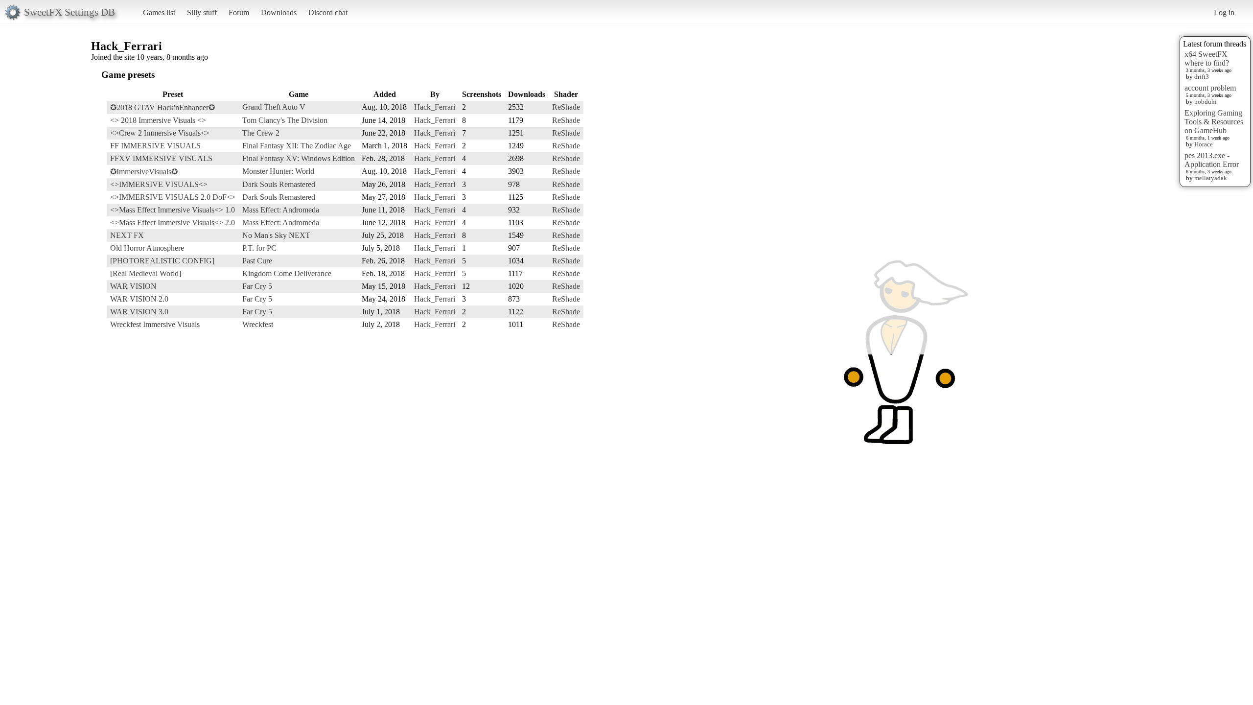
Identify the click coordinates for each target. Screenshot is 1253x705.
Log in (1224, 12)
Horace (1203, 144)
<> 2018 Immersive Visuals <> (158, 120)
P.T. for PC (259, 248)
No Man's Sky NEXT (276, 235)
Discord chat (328, 12)
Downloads (279, 12)
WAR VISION (133, 286)
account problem (1210, 88)
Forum (239, 12)
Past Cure (257, 261)
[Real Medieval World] (145, 273)
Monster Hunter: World (278, 171)
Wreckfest (257, 324)
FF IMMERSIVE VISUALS (155, 145)
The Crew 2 (260, 133)
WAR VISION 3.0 (139, 311)
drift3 (1201, 76)
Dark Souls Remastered (278, 184)
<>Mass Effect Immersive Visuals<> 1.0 (172, 210)
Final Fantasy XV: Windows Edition (298, 158)
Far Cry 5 (257, 286)
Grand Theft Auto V (273, 107)
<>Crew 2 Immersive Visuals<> (159, 133)
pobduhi (1205, 101)
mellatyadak (1210, 178)
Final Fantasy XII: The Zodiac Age (296, 145)
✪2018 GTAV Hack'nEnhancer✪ (162, 107)
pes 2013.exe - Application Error (1211, 159)
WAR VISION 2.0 (139, 299)
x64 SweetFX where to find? (1206, 58)
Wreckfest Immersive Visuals (155, 324)
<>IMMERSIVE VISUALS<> (159, 184)
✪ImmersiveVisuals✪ (144, 171)
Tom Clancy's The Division (284, 120)
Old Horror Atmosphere (147, 248)
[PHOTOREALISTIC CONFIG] (162, 261)
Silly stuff (202, 12)
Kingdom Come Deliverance (286, 273)
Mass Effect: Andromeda (280, 210)
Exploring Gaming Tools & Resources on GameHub (1213, 122)
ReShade (566, 107)
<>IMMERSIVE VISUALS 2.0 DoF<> (172, 197)
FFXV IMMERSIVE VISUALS (161, 158)
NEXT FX (127, 235)
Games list (159, 12)
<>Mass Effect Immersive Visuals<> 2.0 (172, 222)
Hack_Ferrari (434, 107)
